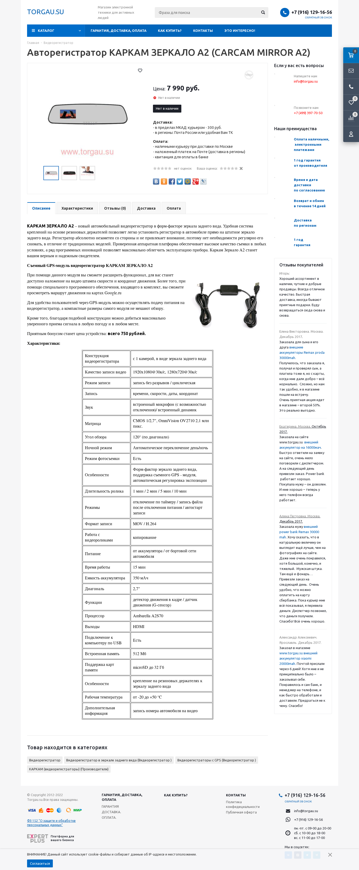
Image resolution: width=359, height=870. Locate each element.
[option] (87, 115)
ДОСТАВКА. (111, 812)
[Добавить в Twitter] (180, 181)
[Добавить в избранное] (140, 70)
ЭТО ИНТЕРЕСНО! (239, 30)
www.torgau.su (291, 653)
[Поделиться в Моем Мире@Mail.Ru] (187, 181)
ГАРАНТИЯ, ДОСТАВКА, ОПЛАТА (118, 30)
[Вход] (351, 134)
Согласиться (40, 863)
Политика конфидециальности (243, 804)
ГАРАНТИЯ (110, 806)
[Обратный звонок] (351, 87)
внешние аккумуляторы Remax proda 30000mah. (302, 352)
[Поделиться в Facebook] (172, 181)
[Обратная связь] (351, 71)
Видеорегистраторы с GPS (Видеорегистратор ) (216, 760)
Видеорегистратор (44, 760)
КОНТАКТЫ (203, 30)
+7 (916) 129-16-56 (311, 12)
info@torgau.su (306, 811)
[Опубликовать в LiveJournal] (203, 181)
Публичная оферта (241, 812)
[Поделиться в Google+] (195, 181)
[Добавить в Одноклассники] (164, 181)
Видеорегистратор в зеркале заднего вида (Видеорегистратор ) (119, 760)
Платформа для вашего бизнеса (62, 838)
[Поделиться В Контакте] (156, 181)
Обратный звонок (318, 17)
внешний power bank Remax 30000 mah (299, 532)
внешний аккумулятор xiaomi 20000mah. (298, 658)
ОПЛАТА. (109, 817)
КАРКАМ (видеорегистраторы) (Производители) (69, 769)
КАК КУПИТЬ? (170, 30)
